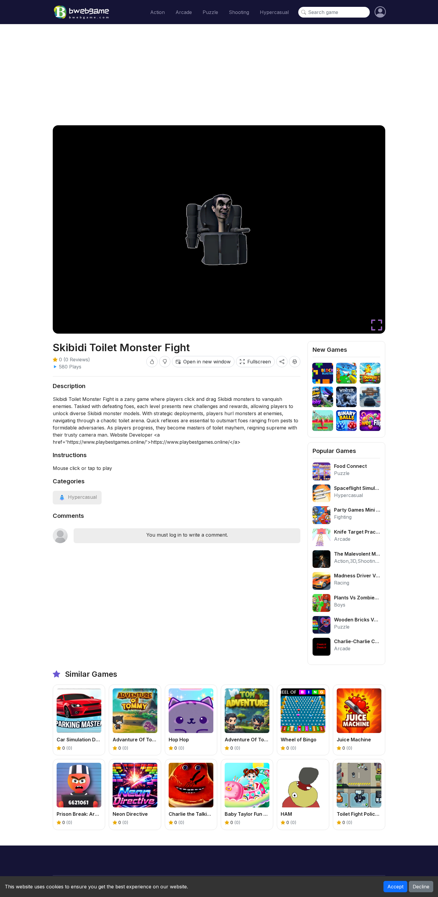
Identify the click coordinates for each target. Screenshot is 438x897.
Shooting (239, 12)
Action (157, 12)
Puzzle (210, 12)
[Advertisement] (219, 74)
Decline (421, 887)
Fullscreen (259, 362)
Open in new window (207, 362)
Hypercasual (274, 12)
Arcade (183, 12)
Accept (395, 887)
